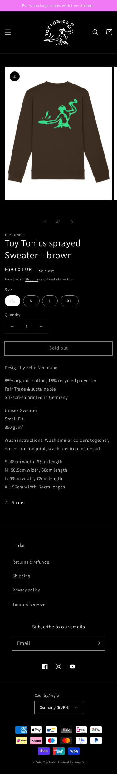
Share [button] (17, 502)
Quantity (12, 314)
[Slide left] (45, 222)
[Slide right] (72, 222)
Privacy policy (26, 590)
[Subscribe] (98, 643)
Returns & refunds (30, 562)
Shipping (31, 279)
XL (69, 301)
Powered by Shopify (71, 762)
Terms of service (28, 604)
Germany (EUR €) (55, 707)
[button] (8, 32)
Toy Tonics (50, 762)
